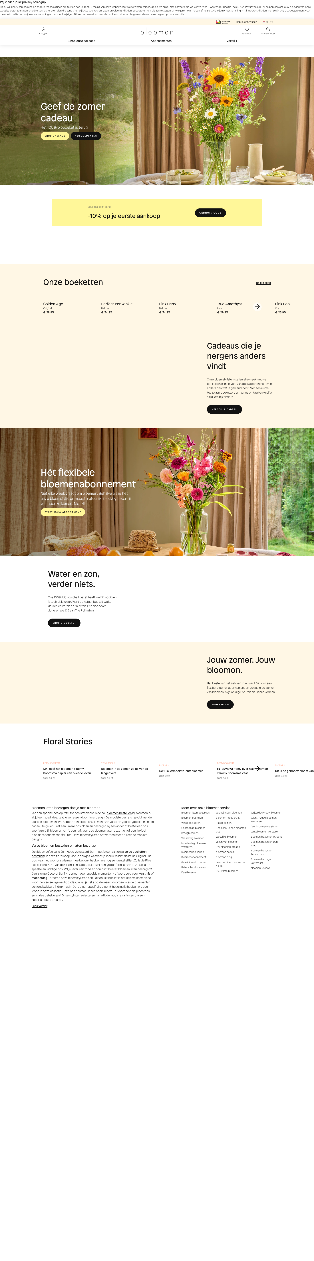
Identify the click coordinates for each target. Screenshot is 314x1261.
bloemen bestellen (119, 813)
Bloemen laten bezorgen (195, 813)
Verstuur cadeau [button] (224, 409)
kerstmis (144, 873)
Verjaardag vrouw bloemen (266, 813)
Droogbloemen (189, 833)
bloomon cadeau (225, 852)
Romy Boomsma (51, 763)
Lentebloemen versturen (265, 831)
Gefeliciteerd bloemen (194, 862)
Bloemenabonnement (193, 857)
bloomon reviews (260, 868)
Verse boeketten (190, 823)
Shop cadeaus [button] (55, 136)
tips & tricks (108, 763)
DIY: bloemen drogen (228, 847)
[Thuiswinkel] (223, 22)
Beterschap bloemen (193, 867)
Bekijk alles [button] (263, 283)
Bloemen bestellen (192, 818)
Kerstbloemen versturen (264, 826)
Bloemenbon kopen (192, 852)
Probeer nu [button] (220, 704)
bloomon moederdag (228, 818)
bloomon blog (224, 857)
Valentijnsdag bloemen (229, 813)
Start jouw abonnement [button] (63, 512)
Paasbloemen (224, 823)
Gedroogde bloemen (193, 828)
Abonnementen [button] (86, 136)
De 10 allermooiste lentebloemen (181, 771)
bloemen (164, 765)
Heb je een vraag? (246, 22)
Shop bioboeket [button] (64, 623)
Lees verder (39, 906)
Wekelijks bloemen (226, 837)
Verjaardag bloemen (192, 838)
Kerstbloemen (189, 872)
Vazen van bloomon (227, 842)
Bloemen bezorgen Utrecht (266, 837)
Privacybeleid (253, 7)
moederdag (39, 878)
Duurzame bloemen (227, 871)
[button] (210, 212)
